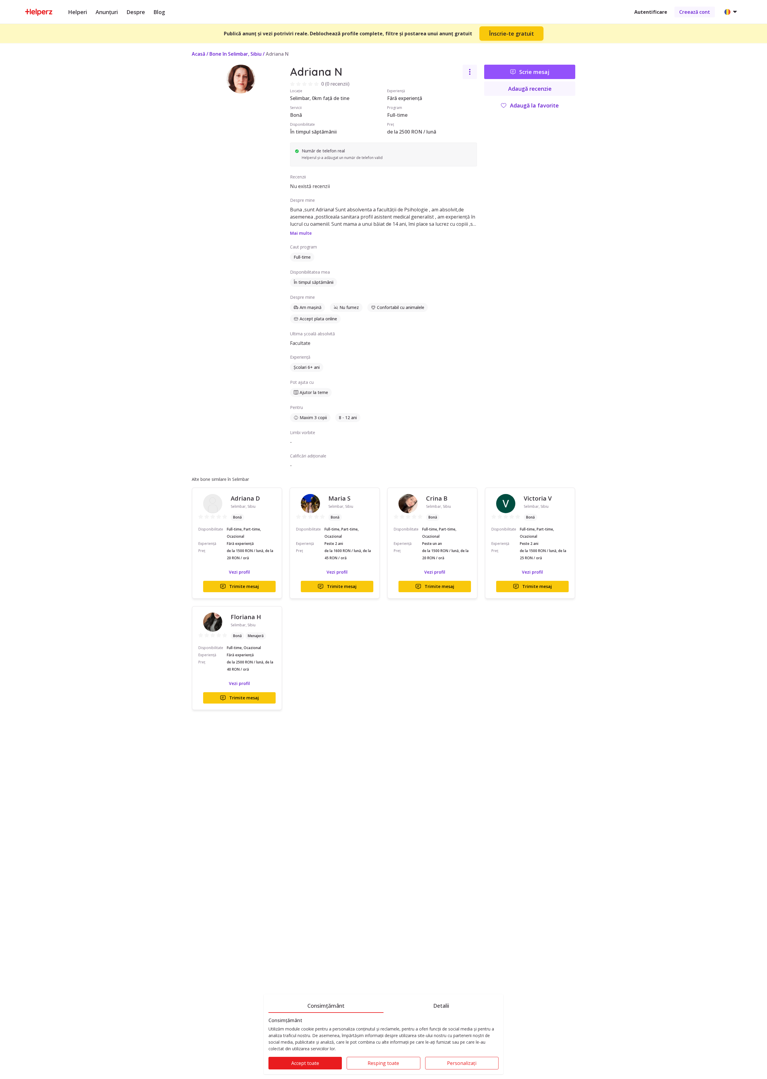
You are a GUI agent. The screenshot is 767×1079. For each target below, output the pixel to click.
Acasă (198, 54)
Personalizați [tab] (461, 1063)
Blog (159, 12)
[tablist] (383, 1004)
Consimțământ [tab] (326, 1005)
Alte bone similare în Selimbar (220, 479)
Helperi (77, 12)
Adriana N (277, 54)
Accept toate (305, 1063)
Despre (135, 12)
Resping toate (383, 1063)
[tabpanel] (383, 1046)
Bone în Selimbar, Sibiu (235, 54)
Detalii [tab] (441, 1005)
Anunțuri (107, 12)
